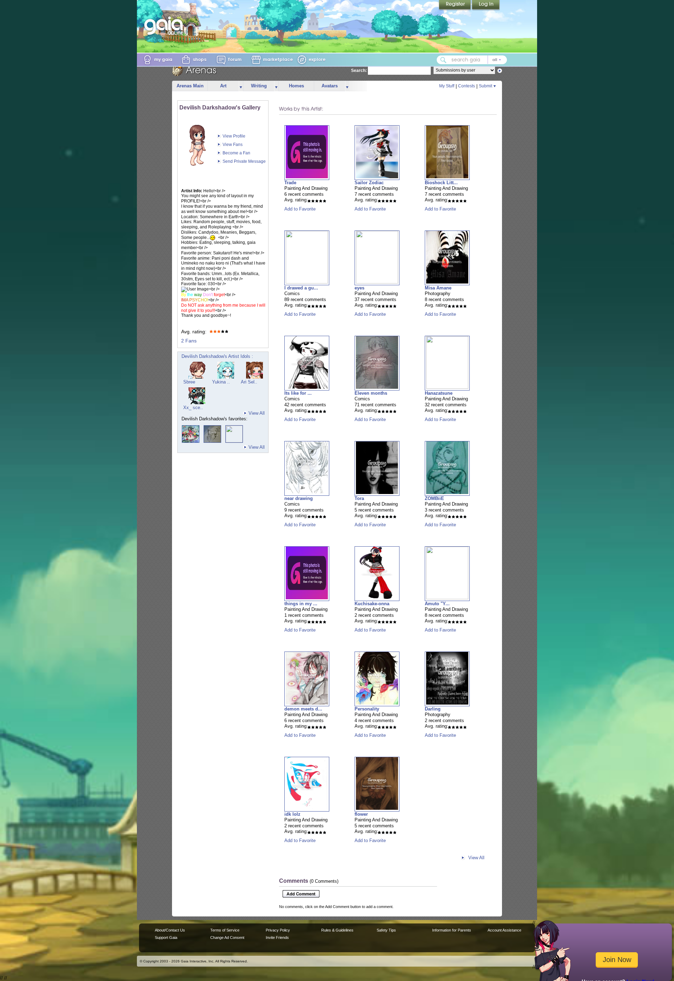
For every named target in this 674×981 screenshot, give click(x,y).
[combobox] (472, 59)
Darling (433, 709)
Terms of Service (224, 930)
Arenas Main (190, 85)
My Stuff (446, 86)
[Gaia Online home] (165, 25)
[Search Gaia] (443, 60)
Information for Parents (451, 930)
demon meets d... (303, 709)
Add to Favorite (300, 209)
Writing (259, 85)
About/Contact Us (170, 930)
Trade (290, 182)
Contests (466, 86)
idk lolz (292, 814)
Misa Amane (438, 288)
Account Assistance (504, 930)
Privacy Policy (278, 930)
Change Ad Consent (227, 937)
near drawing (298, 498)
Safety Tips (386, 930)
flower (361, 814)
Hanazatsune (438, 393)
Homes (296, 85)
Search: (359, 70)
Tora (359, 498)
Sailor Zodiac (369, 182)
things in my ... (300, 603)
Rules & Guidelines (337, 930)
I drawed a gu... (301, 288)
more (241, 86)
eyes (359, 288)
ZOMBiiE (434, 498)
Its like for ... (298, 393)
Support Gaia (166, 937)
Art (223, 85)
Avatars (330, 85)
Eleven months (371, 393)
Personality (367, 709)
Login (486, 5)
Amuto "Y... (437, 603)
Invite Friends (277, 937)
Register (455, 5)
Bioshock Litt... (441, 182)
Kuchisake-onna (372, 603)
